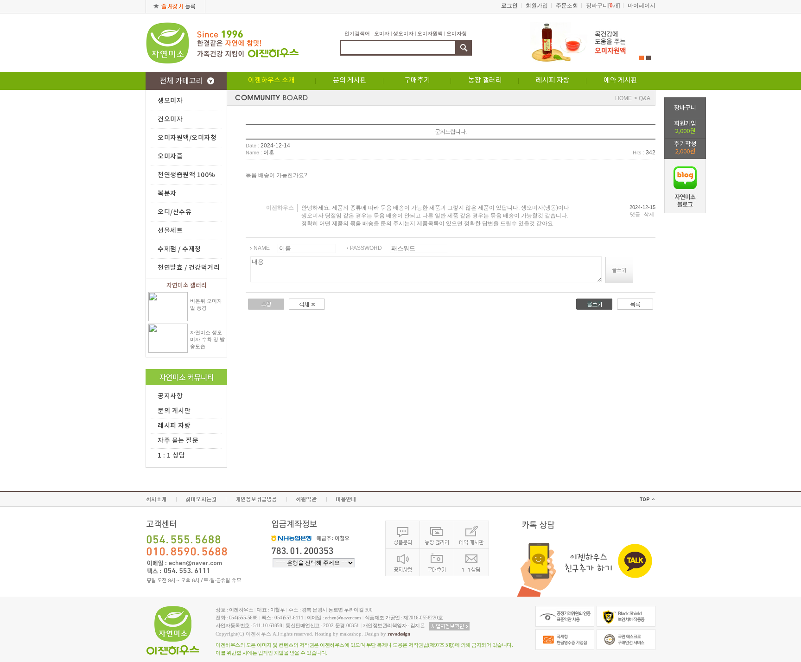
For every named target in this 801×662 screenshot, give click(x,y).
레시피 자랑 (553, 80)
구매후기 (417, 80)
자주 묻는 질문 (178, 441)
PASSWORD (366, 248)
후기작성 (685, 148)
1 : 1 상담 (171, 455)
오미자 (381, 33)
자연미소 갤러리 (186, 285)
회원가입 (685, 128)
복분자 (167, 193)
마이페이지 (641, 5)
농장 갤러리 (485, 80)
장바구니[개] (603, 5)
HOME (623, 98)
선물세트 (170, 231)
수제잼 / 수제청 (179, 249)
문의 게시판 (350, 80)
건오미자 (170, 119)
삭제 (649, 214)
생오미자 (403, 33)
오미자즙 (170, 156)
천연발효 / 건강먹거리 (189, 268)
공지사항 (170, 396)
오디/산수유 (174, 212)
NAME (262, 248)
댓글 (635, 214)
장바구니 (685, 108)
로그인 (509, 5)
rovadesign (399, 634)
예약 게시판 (620, 80)
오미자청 (456, 33)
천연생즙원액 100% (187, 175)
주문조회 (567, 5)
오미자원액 (430, 33)
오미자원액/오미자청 (187, 138)
